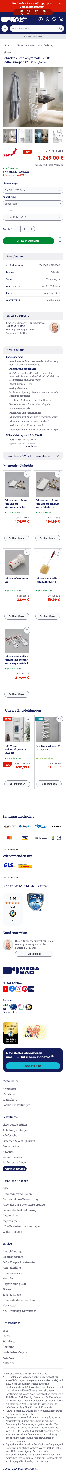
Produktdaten (16, 256)
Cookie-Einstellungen (16, 1105)
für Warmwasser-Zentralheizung (35, 45)
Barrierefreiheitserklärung (19, 1210)
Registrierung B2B (14, 1284)
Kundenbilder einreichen (19, 1300)
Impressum (10, 1221)
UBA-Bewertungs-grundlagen (22, 1226)
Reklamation (11, 1146)
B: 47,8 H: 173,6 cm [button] (15, 190)
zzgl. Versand (40, 1373)
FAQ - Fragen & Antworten (19, 1262)
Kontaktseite (34, 953)
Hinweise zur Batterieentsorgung (24, 1204)
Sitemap (8, 1289)
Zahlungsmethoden (15, 1162)
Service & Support (18, 315)
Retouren (8, 1151)
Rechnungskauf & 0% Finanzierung (33, 36)
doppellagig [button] (11, 203)
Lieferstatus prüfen (15, 1124)
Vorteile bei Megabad (16, 1352)
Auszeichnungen (13, 1251)
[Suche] (60, 28)
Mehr (34, 1414)
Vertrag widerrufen (14, 1168)
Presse (7, 1336)
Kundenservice (12, 1273)
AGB (5, 1188)
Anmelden (9, 1088)
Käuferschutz (11, 1135)
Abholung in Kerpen (15, 1130)
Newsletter (9, 1305)
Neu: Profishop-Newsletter (19, 1311)
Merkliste (9, 1094)
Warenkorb (10, 1099)
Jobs (5, 1330)
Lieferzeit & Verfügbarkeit (19, 1141)
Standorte (9, 1341)
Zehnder (7, 52)
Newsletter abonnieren (30, 1055)
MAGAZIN (9, 1357)
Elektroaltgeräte (13, 1256)
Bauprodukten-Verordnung (20, 1199)
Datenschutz (11, 1215)
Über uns (8, 1346)
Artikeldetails (15, 349)
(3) (52, 1056)
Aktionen (9, 1363)
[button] (10, 152)
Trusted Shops (12, 1294)
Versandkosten (12, 1157)
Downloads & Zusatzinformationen (29, 456)
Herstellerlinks (12, 1267)
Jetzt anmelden (33, 1065)
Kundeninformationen (17, 1194)
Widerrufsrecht (12, 1231)
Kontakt (8, 1278)
